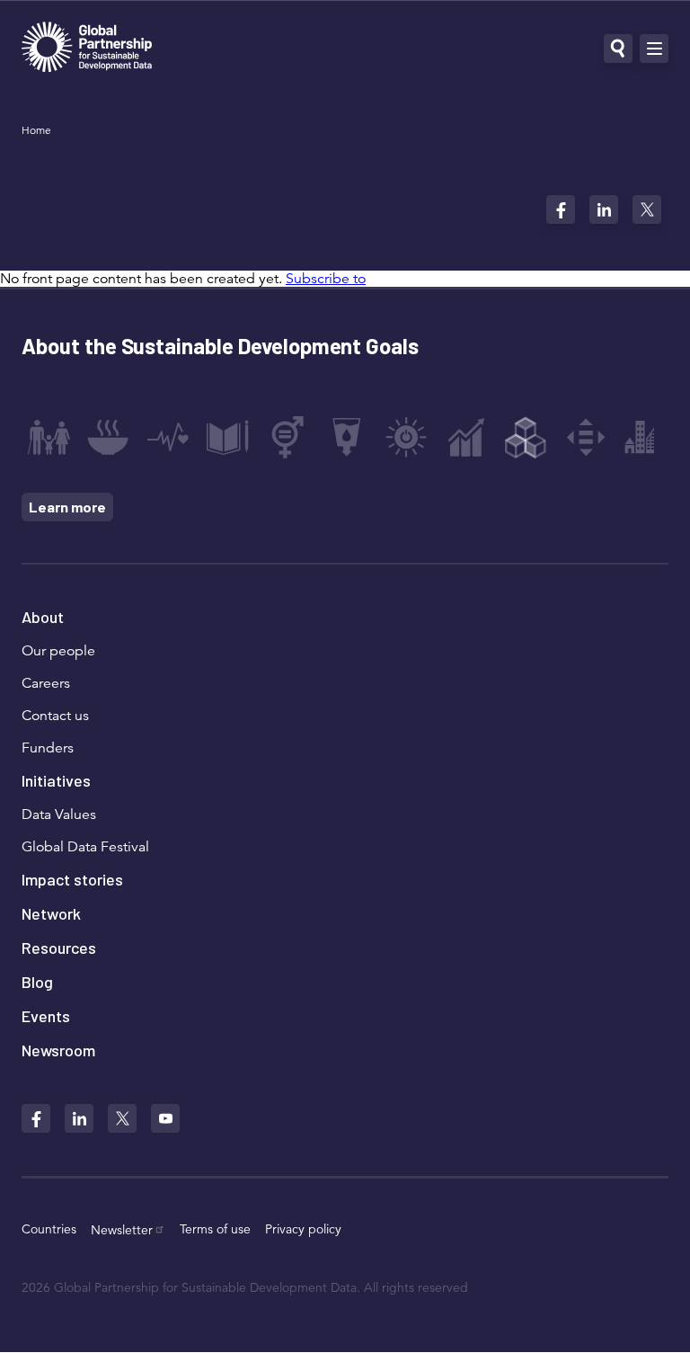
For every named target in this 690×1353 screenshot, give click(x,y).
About (43, 617)
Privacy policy (303, 1229)
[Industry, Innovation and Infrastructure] (526, 437)
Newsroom (58, 1050)
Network (51, 913)
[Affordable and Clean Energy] (406, 437)
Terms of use (215, 1229)
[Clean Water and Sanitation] (347, 437)
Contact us (55, 716)
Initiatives (56, 780)
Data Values (59, 814)
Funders (48, 748)
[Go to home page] (87, 49)
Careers (46, 683)
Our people (58, 651)
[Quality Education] (227, 437)
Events (46, 1016)
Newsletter (122, 1230)
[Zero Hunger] (108, 437)
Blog (37, 982)
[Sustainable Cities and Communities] (645, 437)
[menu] (654, 48)
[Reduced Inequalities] (586, 437)
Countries (49, 1229)
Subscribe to (326, 279)
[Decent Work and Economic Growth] (466, 437)
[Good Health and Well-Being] (168, 437)
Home (36, 130)
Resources (59, 947)
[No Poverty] (48, 437)
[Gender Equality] (287, 437)
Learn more (67, 506)
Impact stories (72, 879)
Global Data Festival (85, 847)
